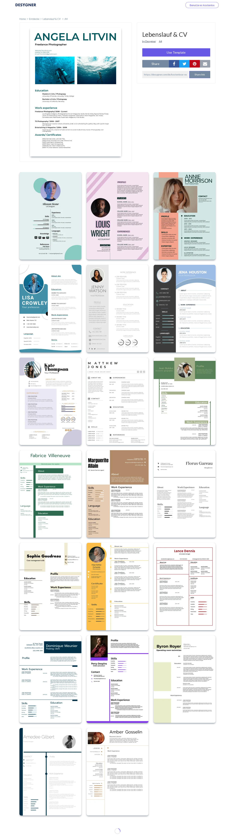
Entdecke (34, 18)
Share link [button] (200, 74)
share (155, 64)
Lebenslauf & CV (52, 18)
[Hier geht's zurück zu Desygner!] (26, 7)
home (22, 18)
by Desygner (149, 41)
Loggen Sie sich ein (168, 5)
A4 (66, 18)
